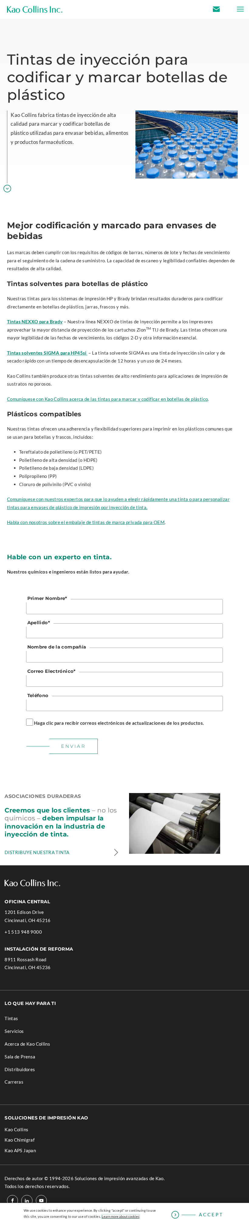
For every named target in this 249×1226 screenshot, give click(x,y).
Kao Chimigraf (29, 1141)
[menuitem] (124, 1016)
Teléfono (38, 695)
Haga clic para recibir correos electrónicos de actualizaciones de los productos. (119, 723)
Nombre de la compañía (56, 647)
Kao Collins (16, 1129)
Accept (211, 1214)
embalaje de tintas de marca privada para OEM (115, 522)
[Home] (34, 9)
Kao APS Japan (29, 1151)
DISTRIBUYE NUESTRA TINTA (37, 852)
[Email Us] (223, 9)
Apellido (38, 622)
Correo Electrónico (51, 671)
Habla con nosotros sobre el (36, 522)
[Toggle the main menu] (238, 9)
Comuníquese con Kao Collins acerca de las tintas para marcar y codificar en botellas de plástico (107, 399)
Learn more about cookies (120, 1216)
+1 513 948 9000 (23, 932)
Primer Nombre (47, 598)
